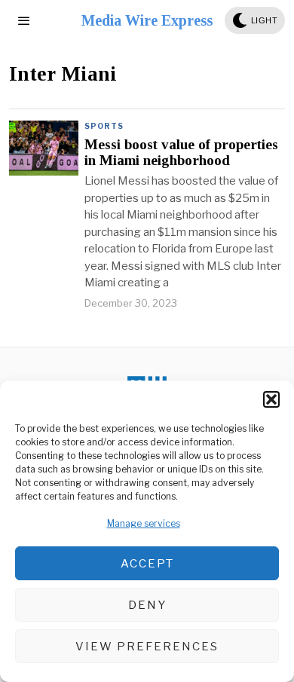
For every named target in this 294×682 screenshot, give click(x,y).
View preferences (147, 646)
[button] (271, 399)
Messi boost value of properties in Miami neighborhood (181, 152)
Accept (147, 563)
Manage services (143, 523)
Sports (104, 125)
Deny (147, 605)
